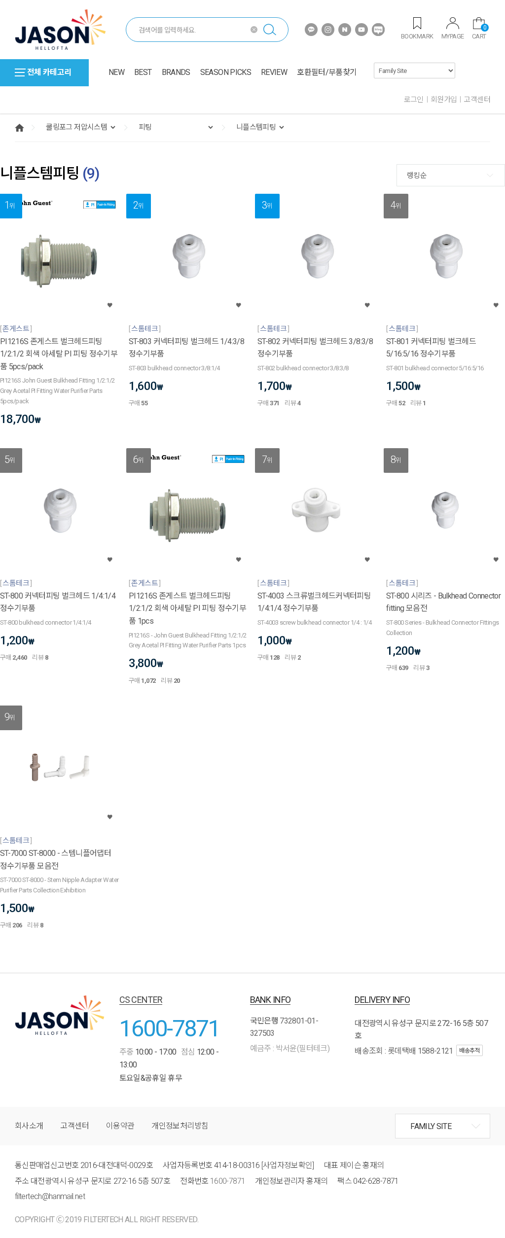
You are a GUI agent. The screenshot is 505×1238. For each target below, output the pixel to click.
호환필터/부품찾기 (327, 72)
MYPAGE (452, 36)
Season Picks (225, 72)
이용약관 (120, 1126)
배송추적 (469, 1050)
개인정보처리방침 (179, 1126)
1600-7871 (169, 1028)
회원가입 (444, 99)
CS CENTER (141, 999)
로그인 (414, 99)
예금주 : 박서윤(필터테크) (289, 1048)
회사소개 (29, 1126)
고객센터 (477, 99)
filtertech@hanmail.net (50, 1196)
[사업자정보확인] (287, 1165)
